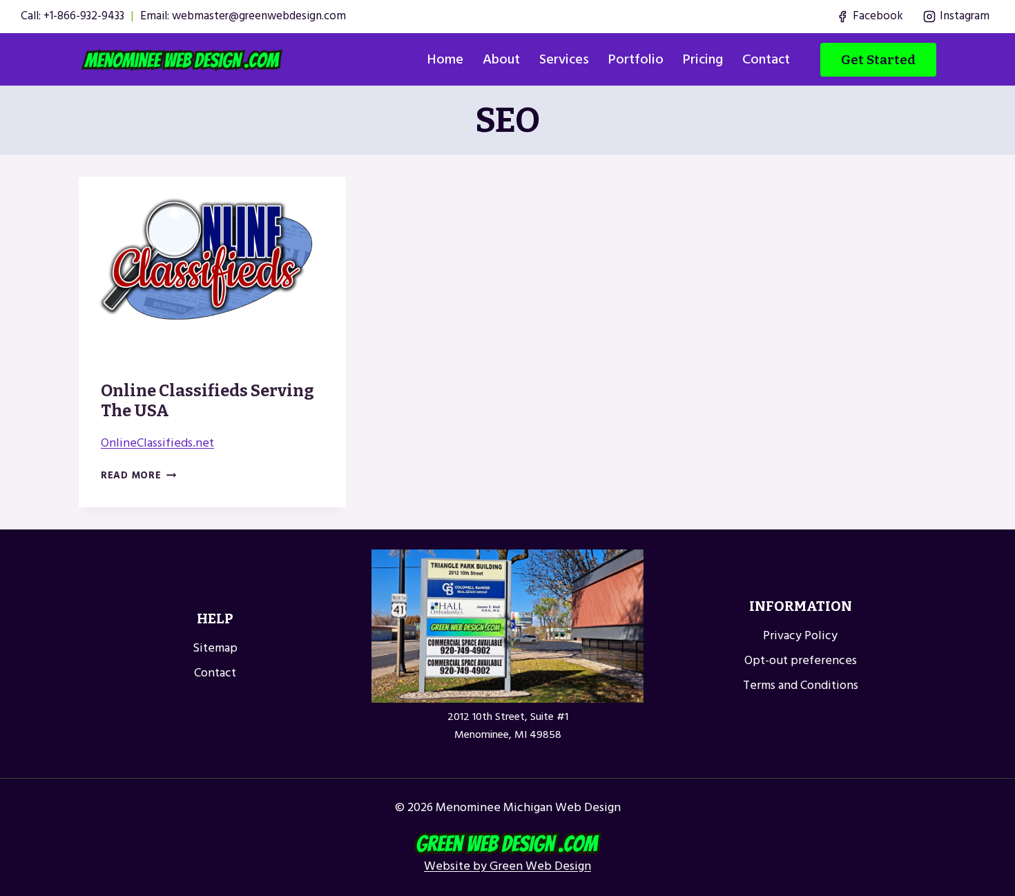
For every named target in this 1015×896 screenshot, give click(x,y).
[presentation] (212, 268)
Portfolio (636, 59)
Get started (878, 60)
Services (564, 59)
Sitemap (215, 648)
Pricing (703, 59)
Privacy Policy (800, 635)
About (501, 59)
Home (445, 59)
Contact (766, 59)
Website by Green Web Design (507, 866)
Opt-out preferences (800, 660)
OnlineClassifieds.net (157, 443)
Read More (138, 475)
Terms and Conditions (800, 685)
